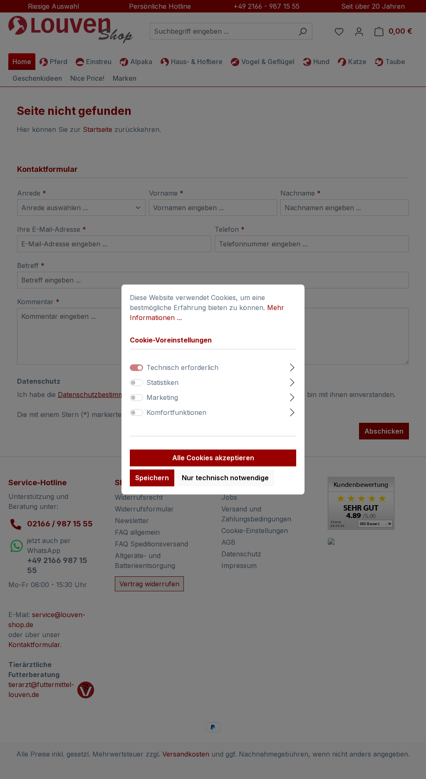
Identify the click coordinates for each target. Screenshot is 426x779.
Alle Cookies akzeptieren (213, 458)
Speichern (152, 478)
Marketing (162, 398)
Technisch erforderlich (182, 368)
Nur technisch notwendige (225, 478)
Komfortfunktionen (176, 413)
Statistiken (162, 383)
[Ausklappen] (292, 366)
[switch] (136, 383)
